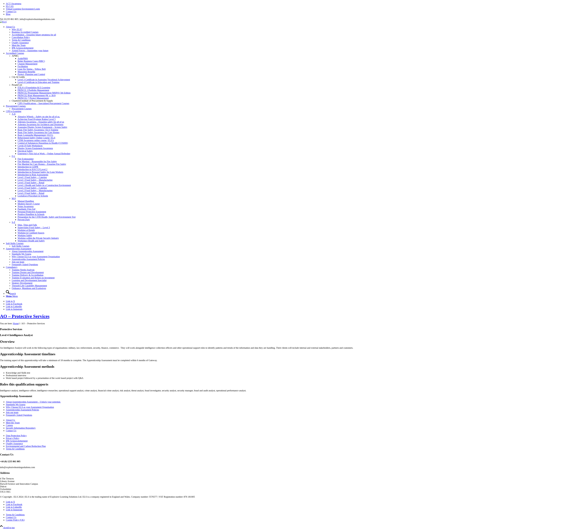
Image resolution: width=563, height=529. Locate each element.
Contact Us (11, 11)
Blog (8, 14)
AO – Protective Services (24, 316)
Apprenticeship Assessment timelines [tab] (27, 354)
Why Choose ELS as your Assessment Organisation (30, 407)
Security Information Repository (21, 428)
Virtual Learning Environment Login (23, 9)
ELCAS (9, 6)
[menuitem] (284, 3)
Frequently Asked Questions (19, 415)
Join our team (12, 412)
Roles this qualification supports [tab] (24, 384)
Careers (9, 425)
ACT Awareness (13, 3)
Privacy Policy (12, 438)
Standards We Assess (15, 404)
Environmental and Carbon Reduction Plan (26, 446)
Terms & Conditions (15, 449)
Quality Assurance (14, 443)
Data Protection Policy (16, 435)
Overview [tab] (7, 342)
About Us (10, 420)
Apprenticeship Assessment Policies (22, 410)
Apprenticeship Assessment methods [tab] (27, 366)
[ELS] (3, 22)
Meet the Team (13, 422)
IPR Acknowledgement (17, 441)
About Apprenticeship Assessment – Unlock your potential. (33, 402)
